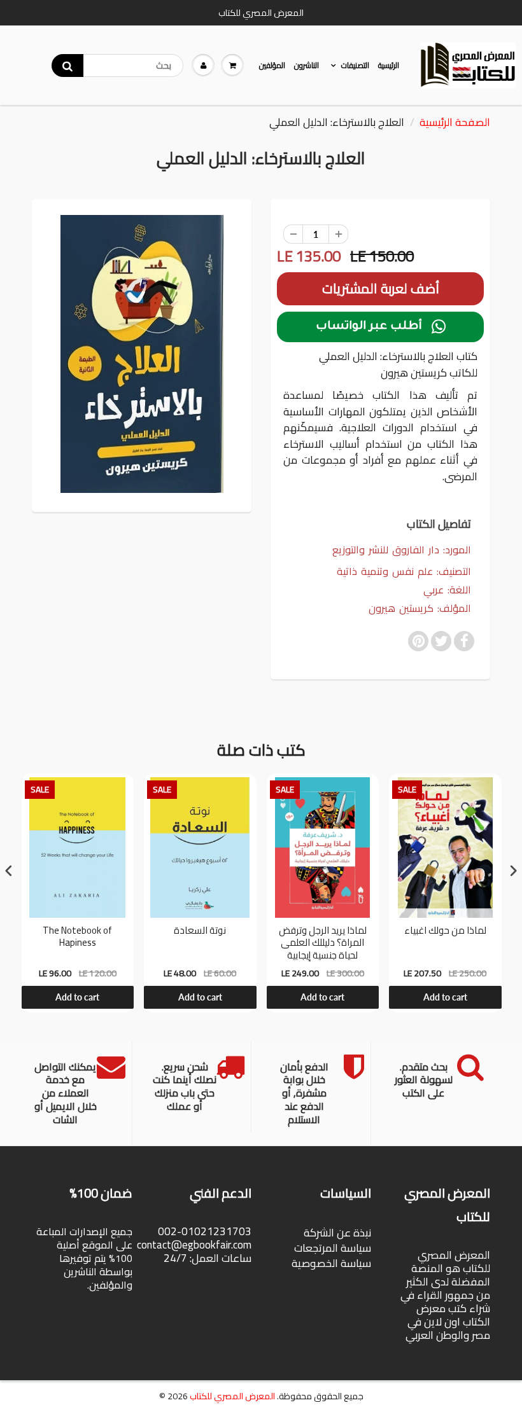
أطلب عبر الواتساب (381, 327)
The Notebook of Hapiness (77, 938)
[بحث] (67, 65)
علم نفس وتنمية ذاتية (385, 571)
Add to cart (77, 997)
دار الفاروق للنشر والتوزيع (385, 549)
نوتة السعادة (200, 931)
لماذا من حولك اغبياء (445, 931)
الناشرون (306, 65)
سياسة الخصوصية (331, 1263)
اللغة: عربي (447, 590)
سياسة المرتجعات (332, 1248)
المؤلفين (272, 65)
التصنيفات (355, 65)
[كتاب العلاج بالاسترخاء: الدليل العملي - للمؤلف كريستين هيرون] (141, 354)
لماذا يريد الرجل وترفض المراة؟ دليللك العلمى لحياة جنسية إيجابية (323, 943)
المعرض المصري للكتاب (232, 1396)
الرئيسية (388, 65)
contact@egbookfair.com (194, 1245)
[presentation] (9, 870)
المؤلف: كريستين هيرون (420, 608)
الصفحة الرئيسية (455, 122)
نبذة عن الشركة (337, 1232)
